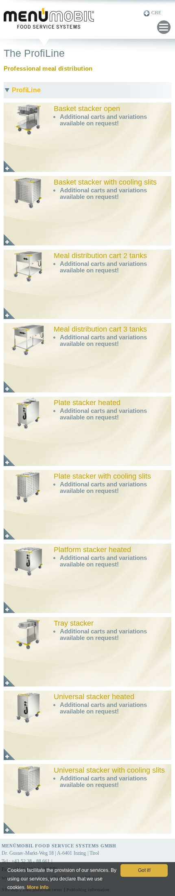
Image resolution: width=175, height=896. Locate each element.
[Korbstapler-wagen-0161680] (28, 237)
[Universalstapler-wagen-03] (28, 752)
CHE (156, 12)
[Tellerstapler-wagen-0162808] (28, 458)
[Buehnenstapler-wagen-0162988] (28, 605)
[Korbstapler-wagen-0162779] (28, 164)
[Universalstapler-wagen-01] (28, 825)
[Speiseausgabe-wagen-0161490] (28, 384)
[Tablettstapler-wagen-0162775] (28, 678)
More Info (37, 887)
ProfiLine (26, 90)
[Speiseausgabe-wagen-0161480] (28, 311)
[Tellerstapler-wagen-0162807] (28, 531)
